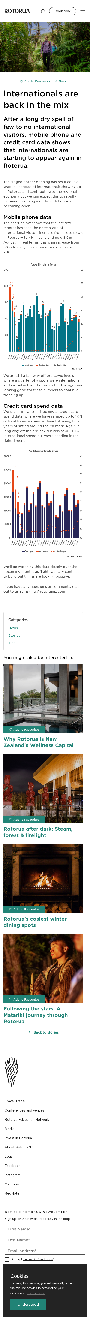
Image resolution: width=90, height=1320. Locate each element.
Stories (14, 635)
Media (9, 1129)
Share (62, 81)
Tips (11, 643)
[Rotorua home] (17, 11)
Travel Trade (15, 1101)
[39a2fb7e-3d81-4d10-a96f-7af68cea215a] (35, 81)
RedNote (12, 1193)
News (13, 628)
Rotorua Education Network (27, 1119)
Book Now (62, 11)
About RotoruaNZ (19, 1147)
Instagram (13, 1175)
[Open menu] (82, 11)
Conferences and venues (25, 1110)
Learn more (36, 1293)
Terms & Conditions (38, 1259)
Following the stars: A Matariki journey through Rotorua (35, 1015)
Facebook (13, 1166)
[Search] (42, 11)
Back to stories (46, 1032)
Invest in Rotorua (18, 1138)
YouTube (12, 1184)
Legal (9, 1156)
